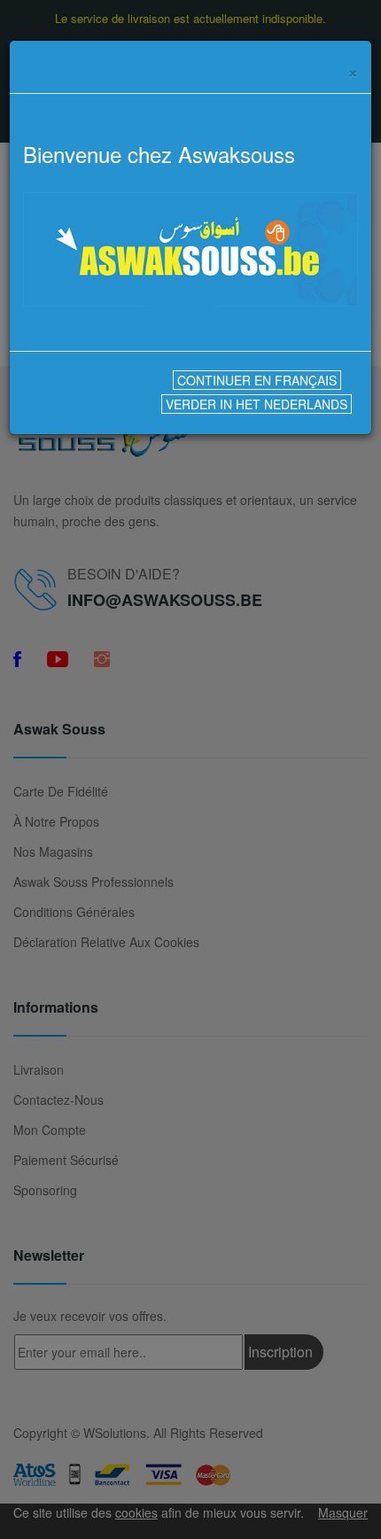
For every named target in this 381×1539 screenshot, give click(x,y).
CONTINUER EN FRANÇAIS (257, 380)
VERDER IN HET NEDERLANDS (256, 404)
